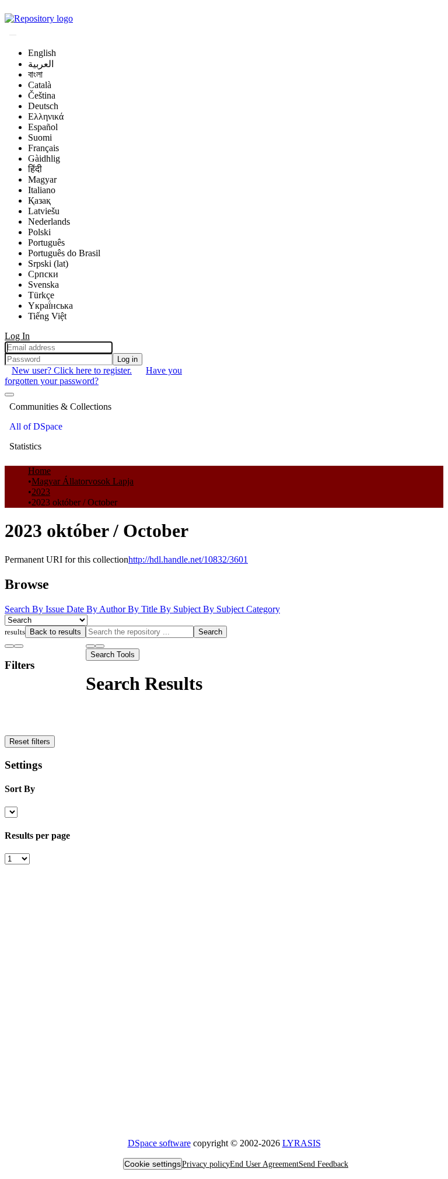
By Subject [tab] (181, 609)
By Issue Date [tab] (59, 609)
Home (39, 471)
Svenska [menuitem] (43, 284)
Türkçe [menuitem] (41, 295)
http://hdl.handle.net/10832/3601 (188, 559)
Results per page (37, 835)
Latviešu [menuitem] (44, 211)
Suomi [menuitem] (40, 137)
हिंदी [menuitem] (35, 169)
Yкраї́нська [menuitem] (50, 306)
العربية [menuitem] (41, 64)
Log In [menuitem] (17, 336)
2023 (41, 492)
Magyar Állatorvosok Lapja (83, 481)
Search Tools (112, 654)
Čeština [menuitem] (41, 95)
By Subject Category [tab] (241, 609)
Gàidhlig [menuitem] (44, 158)
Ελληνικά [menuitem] (46, 116)
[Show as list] (9, 646)
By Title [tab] (144, 609)
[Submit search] (12, 35)
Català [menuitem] (39, 85)
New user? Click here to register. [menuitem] (72, 370)
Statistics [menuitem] (25, 446)
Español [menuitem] (43, 127)
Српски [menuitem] (43, 274)
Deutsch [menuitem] (43, 106)
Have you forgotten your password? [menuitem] (93, 375)
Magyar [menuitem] (42, 179)
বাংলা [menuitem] (35, 74)
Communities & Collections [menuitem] (60, 406)
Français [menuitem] (43, 148)
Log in (127, 359)
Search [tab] (18, 609)
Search (210, 631)
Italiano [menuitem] (41, 190)
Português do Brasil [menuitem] (64, 253)
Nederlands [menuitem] (49, 221)
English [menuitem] (42, 53)
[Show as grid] (18, 646)
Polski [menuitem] (39, 232)
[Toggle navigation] (9, 394)
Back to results (55, 631)
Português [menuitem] (46, 242)
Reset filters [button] (29, 741)
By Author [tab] (107, 609)
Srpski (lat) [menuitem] (48, 263)
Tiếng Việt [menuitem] (47, 316)
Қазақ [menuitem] (39, 200)
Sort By (20, 789)
